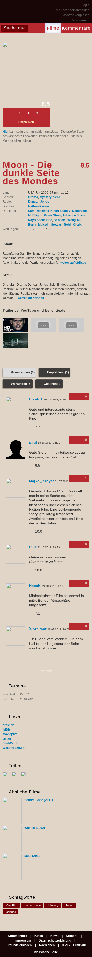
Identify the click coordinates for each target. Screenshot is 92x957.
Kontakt (71, 936)
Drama (33, 197)
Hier (6, 131)
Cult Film (11, 905)
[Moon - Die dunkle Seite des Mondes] (26, 75)
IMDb (6, 729)
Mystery (46, 197)
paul (33, 442)
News (54, 936)
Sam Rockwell (38, 211)
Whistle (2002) (34, 828)
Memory (53, 905)
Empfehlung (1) (58, 372)
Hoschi (35, 586)
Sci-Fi (57, 197)
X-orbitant (38, 629)
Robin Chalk (73, 224)
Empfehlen (26, 122)
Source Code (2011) (38, 800)
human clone (33, 905)
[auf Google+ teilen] (25, 774)
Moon (69, 905)
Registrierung (80, 20)
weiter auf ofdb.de (73, 262)
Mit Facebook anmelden (72, 10)
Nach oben (46, 671)
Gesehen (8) (52, 384)
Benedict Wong (65, 220)
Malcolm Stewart (50, 224)
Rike (33, 547)
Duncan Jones (38, 201)
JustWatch (10, 743)
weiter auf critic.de (31, 298)
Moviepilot (10, 734)
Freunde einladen (19, 945)
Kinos (38, 936)
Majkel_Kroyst (41, 481)
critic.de (8, 725)
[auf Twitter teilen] (16, 774)
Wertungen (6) (21, 384)
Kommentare (76, 28)
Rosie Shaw (52, 215)
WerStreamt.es (14, 748)
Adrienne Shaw (74, 215)
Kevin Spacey (60, 211)
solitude (11, 911)
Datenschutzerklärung (55, 940)
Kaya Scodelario (40, 220)
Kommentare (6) (23, 372)
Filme (53, 28)
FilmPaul (15, 13)
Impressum (23, 940)
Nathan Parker (38, 206)
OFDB (7, 739)
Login (85, 5)
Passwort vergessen (75, 15)
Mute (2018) (32, 856)
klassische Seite (46, 952)
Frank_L (36, 399)
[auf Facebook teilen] (7, 774)
